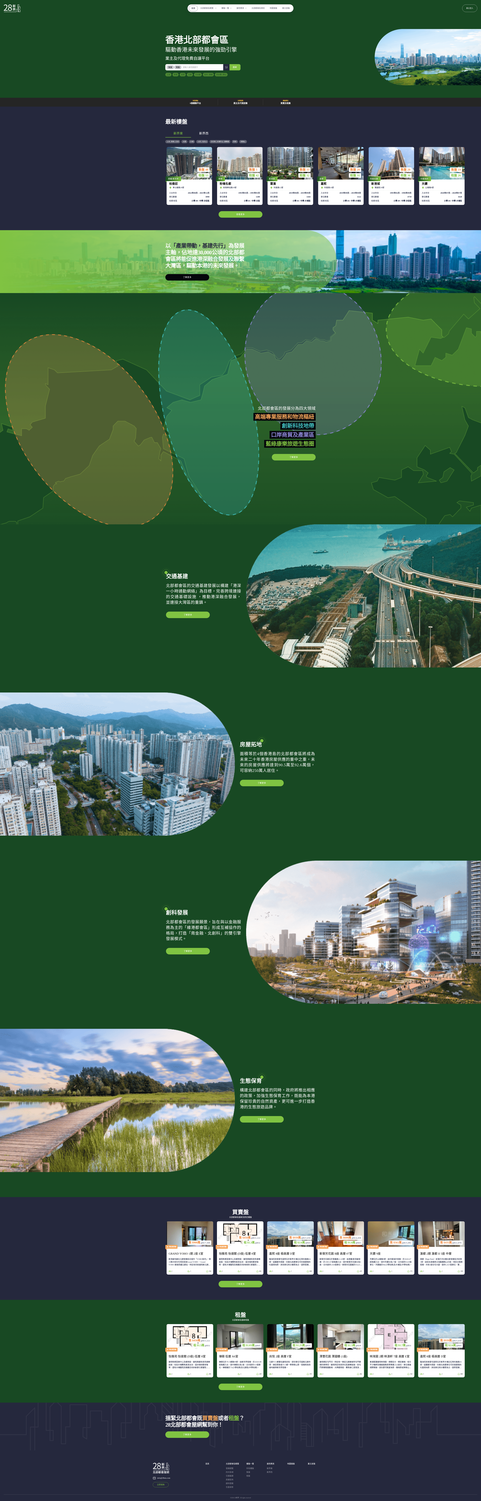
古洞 (183, 75)
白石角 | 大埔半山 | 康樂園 (220, 142)
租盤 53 (203, 175)
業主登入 (469, 8)
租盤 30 (405, 175)
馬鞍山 (243, 142)
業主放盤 (286, 8)
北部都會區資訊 (258, 8)
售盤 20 (355, 169)
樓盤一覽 (225, 8)
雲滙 (289, 176)
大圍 (184, 142)
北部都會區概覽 (207, 8)
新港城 (390, 176)
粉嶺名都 (239, 176)
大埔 (191, 142)
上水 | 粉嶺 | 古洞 (173, 142)
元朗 (190, 75)
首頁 (193, 8)
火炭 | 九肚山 (202, 142)
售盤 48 (203, 169)
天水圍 (198, 75)
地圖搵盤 (273, 8)
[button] (226, 67)
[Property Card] (190, 1248)
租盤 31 (355, 175)
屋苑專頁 (240, 8)
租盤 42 (254, 175)
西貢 (234, 142)
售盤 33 (304, 169)
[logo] (12, 8)
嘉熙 (340, 176)
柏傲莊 (188, 176)
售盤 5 (253, 169)
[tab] (170, 67)
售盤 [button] (170, 67)
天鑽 (441, 176)
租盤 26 (456, 175)
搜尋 (235, 67)
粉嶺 (175, 75)
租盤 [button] (178, 67)
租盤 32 (304, 175)
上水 (168, 75)
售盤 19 (456, 169)
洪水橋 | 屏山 (221, 75)
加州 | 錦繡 (208, 75)
